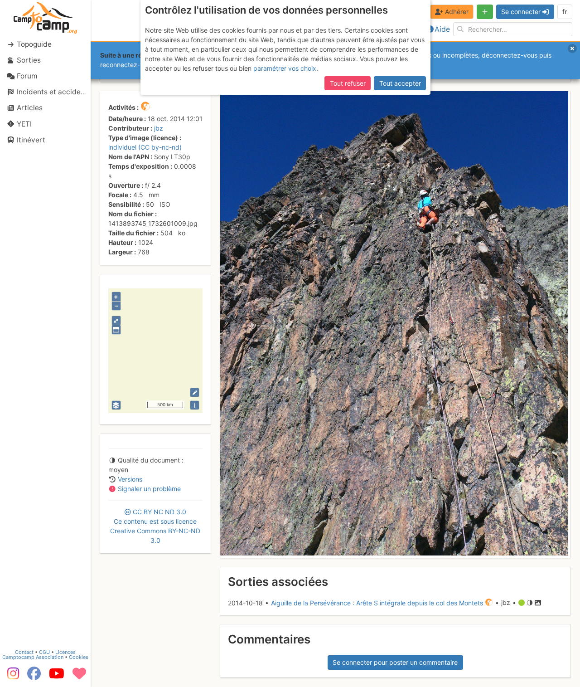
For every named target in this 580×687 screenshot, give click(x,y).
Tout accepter (400, 83)
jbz (158, 128)
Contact (24, 652)
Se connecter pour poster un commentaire (395, 662)
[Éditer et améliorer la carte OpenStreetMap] (194, 392)
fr (564, 11)
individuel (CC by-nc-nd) (145, 147)
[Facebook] (34, 676)
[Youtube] (56, 676)
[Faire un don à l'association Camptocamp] (79, 676)
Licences (65, 652)
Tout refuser (348, 83)
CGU (44, 652)
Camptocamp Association (32, 657)
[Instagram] (11, 676)
